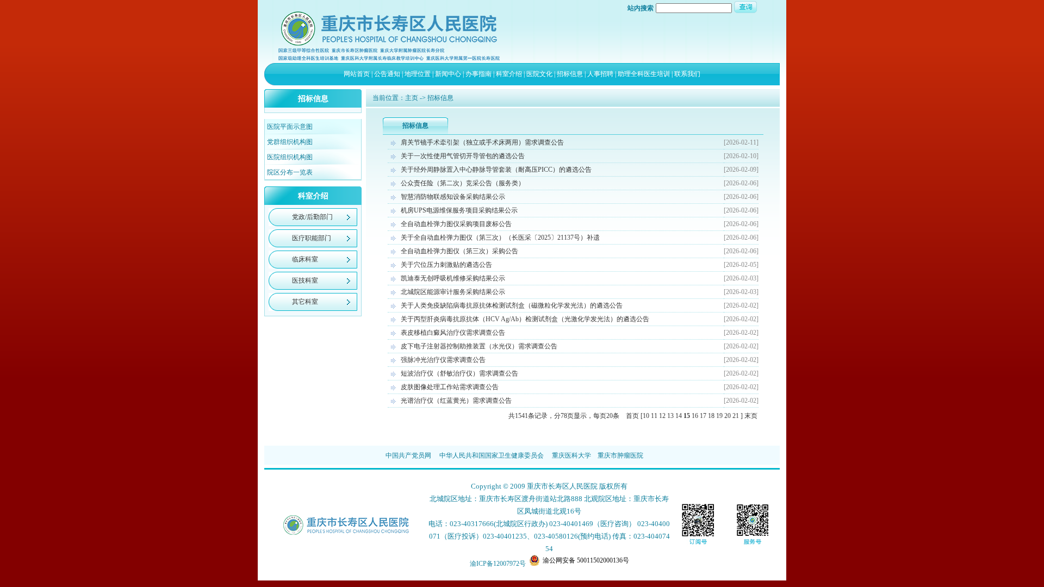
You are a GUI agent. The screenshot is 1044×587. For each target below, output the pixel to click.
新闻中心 (448, 74)
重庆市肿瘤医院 (620, 455)
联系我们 (687, 74)
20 (727, 416)
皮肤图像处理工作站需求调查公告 (450, 387)
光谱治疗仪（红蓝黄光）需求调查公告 (456, 400)
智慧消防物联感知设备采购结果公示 (453, 197)
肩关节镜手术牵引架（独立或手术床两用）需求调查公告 (482, 142)
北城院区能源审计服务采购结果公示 (453, 292)
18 (711, 416)
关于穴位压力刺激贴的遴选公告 (446, 264)
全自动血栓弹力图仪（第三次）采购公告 (459, 251)
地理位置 (418, 74)
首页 (632, 416)
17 (703, 416)
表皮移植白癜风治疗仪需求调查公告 (453, 332)
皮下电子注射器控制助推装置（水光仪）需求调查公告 (479, 346)
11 (654, 416)
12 (662, 416)
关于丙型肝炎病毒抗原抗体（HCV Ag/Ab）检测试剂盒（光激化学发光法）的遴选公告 (525, 319)
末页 (750, 416)
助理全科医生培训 (644, 74)
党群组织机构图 (290, 142)
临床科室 (305, 259)
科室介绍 (509, 74)
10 (646, 416)
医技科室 (305, 280)
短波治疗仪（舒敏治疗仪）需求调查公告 (459, 373)
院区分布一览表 (290, 172)
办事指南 (478, 74)
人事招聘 (600, 74)
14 (678, 416)
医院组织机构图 (290, 157)
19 (719, 416)
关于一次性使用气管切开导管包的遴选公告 (463, 156)
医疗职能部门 (311, 238)
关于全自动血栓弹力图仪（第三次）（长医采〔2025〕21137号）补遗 (500, 237)
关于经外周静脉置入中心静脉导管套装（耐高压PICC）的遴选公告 (496, 169)
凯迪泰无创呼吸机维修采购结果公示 (453, 278)
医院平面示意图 (290, 126)
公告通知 (387, 74)
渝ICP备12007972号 (498, 563)
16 (695, 416)
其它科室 (305, 301)
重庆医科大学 (571, 455)
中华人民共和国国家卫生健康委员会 (491, 455)
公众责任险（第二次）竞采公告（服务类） (463, 183)
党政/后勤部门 (312, 217)
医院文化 (539, 74)
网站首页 (357, 74)
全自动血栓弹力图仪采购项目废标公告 (456, 224)
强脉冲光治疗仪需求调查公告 (443, 360)
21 (735, 416)
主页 (411, 98)
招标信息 (570, 74)
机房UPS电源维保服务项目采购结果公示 (459, 210)
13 (670, 416)
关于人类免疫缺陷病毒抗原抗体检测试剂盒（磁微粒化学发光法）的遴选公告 (512, 305)
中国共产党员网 (408, 455)
